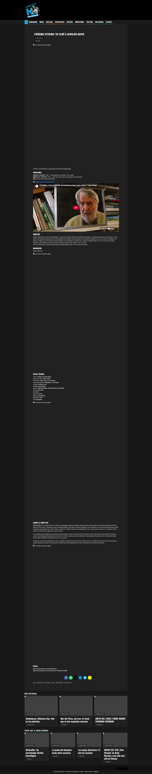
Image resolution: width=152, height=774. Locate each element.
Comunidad (33, 22)
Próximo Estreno (59, 682)
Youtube (89, 22)
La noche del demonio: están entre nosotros (62, 751)
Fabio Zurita (67, 169)
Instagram (99, 22)
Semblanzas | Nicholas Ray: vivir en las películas (40, 720)
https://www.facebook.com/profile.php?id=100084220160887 (50, 670)
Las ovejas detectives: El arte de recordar (89, 751)
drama (53, 682)
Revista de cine (67, 682)
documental (48, 682)
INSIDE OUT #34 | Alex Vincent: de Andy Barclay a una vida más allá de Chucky (114, 754)
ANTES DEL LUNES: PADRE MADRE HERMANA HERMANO (110, 720)
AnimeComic (79, 22)
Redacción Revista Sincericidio (44, 182)
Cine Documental (40, 682)
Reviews (70, 22)
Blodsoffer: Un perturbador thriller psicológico (35, 752)
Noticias (49, 22)
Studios (109, 22)
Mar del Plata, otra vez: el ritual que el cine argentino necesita (75, 720)
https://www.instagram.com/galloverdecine (45, 668)
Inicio (42, 22)
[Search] (126, 22)
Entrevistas (59, 22)
